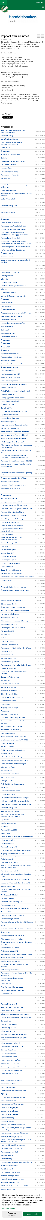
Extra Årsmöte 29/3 (7, 371)
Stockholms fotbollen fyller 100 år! (13, 718)
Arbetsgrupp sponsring (9, 282)
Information (5, 279)
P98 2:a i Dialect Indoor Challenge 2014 (14, 1186)
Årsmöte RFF (5, 343)
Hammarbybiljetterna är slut (10, 1011)
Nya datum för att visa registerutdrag (13, 485)
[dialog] (22, 1205)
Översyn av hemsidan (8, 668)
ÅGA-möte (4, 1094)
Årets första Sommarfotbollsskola (13, 607)
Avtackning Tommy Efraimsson (11, 357)
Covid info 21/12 (6, 408)
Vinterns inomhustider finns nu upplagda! (15, 798)
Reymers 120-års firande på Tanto (12, 512)
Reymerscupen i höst (8, 1084)
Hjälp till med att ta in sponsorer (12, 697)
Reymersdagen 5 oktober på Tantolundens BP (17, 1162)
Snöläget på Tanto (7, 781)
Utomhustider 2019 (7, 553)
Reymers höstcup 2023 (9, 337)
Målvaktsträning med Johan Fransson (14, 1034)
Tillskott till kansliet (7, 641)
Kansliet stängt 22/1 (8, 1189)
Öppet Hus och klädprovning (11, 570)
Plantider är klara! (7, 1169)
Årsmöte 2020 (6, 495)
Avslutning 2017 (6, 651)
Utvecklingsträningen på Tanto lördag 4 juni (16, 850)
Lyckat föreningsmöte (8, 190)
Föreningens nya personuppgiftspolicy (14, 621)
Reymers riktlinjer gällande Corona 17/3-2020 (16, 461)
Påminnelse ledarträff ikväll (10, 774)
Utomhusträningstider (8, 556)
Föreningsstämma (7, 276)
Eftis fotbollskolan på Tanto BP (11, 1080)
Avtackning (5, 711)
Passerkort (4, 787)
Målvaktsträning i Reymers (10, 919)
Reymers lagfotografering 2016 (12, 902)
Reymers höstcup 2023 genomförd (13, 323)
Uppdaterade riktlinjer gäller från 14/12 (14, 411)
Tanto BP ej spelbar (7, 743)
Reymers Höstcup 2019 (9, 543)
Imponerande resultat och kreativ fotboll (15, 611)
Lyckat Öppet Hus (7, 567)
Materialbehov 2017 (8, 770)
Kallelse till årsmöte (7, 747)
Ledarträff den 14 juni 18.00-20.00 (12, 1046)
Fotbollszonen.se (7, 638)
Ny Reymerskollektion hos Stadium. (13, 250)
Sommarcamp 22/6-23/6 (9, 1074)
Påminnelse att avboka (9, 701)
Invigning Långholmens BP (10, 811)
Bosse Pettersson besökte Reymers (13, 736)
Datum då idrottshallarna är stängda (13, 764)
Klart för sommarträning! (9, 871)
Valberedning (5, 178)
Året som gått (5, 932)
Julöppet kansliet (7, 257)
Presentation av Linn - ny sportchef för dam (16, 313)
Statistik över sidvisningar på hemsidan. (14, 1133)
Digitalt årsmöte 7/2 (8, 394)
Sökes (3, 925)
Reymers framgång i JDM (9, 617)
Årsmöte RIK (5, 151)
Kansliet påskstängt (8, 886)
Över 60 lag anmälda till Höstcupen (13, 519)
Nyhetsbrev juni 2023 (8, 333)
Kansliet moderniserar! (8, 823)
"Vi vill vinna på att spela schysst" (12, 442)
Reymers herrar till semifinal (10, 238)
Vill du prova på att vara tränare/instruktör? (15, 1014)
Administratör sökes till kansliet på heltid (15, 432)
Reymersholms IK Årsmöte (10, 175)
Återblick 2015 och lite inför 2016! (12, 958)
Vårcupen (4, 289)
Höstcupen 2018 (6, 580)
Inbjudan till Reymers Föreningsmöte (13, 296)
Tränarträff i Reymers (8, 898)
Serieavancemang (7, 326)
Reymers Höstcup (7, 136)
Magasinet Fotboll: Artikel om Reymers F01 (16, 883)
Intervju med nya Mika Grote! (10, 154)
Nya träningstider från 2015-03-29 (12, 1104)
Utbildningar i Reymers (9, 560)
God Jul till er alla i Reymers (10, 563)
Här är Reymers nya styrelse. (10, 1172)
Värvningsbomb (6, 833)
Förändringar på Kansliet (9, 645)
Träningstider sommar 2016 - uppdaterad (15, 879)
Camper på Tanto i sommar (10, 677)
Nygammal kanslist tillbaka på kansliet (14, 425)
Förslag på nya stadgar (9, 1024)
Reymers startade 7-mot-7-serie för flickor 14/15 (17, 577)
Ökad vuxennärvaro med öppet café (13, 1091)
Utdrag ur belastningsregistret (11, 502)
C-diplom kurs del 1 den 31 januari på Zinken (16, 929)
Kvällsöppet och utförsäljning (11, 730)
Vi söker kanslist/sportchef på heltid (13, 229)
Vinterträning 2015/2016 (9, 1028)
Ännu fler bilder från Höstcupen (12, 987)
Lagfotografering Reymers (10, 1108)
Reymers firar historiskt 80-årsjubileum (14, 384)
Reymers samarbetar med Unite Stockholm (16, 665)
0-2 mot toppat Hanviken (9, 604)
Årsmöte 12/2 (5, 347)
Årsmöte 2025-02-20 (8, 253)
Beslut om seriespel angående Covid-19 (14, 438)
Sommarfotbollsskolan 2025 (11, 223)
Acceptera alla (32, 1214)
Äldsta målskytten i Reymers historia (13, 587)
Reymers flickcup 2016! (9, 830)
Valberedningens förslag (9, 171)
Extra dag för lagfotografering (11, 1070)
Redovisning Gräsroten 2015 (11, 970)
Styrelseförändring (7, 1118)
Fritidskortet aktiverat (8, 165)
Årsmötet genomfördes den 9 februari (14, 478)
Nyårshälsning (6, 306)
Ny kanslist (5, 820)
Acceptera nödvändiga (12, 1214)
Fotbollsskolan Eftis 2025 (10, 272)
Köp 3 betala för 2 (7, 753)
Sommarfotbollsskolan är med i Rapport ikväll (17, 837)
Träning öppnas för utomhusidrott (12, 398)
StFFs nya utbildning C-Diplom (11, 1136)
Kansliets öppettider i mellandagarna (13, 1124)
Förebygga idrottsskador (9, 862)
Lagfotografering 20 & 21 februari (12, 915)
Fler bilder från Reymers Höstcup (12, 990)
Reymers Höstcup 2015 (9, 1004)
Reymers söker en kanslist (10, 948)
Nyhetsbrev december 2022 (10, 354)
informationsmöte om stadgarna (12, 1007)
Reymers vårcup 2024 (8, 320)
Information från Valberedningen (12, 757)
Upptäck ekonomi (7, 216)
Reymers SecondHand (8, 360)
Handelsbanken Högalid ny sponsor (13, 286)
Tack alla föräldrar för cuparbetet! (12, 784)
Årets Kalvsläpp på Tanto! (10, 1176)
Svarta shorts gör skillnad (10, 401)
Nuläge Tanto (5, 704)
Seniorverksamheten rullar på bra (12, 364)
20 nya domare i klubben (9, 694)
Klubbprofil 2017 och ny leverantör (12, 726)
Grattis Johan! (6, 148)
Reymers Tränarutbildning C (10, 481)
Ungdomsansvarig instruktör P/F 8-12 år (14, 740)
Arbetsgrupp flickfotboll (9, 895)
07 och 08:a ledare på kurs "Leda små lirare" (16, 1017)
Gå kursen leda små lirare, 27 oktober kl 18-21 (16, 804)
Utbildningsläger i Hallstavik (10, 1043)
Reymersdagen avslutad (9, 1152)
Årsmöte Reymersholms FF (10, 367)
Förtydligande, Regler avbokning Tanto (14, 760)
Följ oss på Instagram (8, 550)
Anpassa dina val (8, 1208)
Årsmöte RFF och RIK (8, 309)
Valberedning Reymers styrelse (11, 573)
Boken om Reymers (7, 534)
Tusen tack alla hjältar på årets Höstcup (14, 505)
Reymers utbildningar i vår (10, 1182)
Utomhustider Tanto (8, 794)
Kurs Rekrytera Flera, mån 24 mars (12, 1179)
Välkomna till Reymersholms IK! (12, 316)
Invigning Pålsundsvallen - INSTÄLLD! (13, 854)
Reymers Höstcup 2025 (9, 206)
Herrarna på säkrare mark (9, 1165)
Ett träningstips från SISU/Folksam (13, 628)
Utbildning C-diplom (8, 840)
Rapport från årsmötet (15, 36)
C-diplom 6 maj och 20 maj (10, 684)
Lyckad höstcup (6, 994)
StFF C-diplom (6, 984)
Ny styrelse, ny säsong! (9, 1087)
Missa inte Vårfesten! (8, 212)
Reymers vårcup (6, 168)
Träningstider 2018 (7, 631)
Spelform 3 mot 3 (7, 303)
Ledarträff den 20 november (10, 791)
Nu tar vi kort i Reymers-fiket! (11, 1060)
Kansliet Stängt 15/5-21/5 (9, 1063)
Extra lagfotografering (8, 1050)
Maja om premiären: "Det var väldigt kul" (14, 435)
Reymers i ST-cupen (8, 1121)
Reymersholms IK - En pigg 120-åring (13, 515)
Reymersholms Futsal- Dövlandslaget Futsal (16, 648)
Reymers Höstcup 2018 (9, 624)
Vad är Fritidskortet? (8, 199)
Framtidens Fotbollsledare (10, 614)
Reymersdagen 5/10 (8, 1155)
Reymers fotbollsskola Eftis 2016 (12, 936)
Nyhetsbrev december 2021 (10, 374)
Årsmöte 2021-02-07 (8, 404)
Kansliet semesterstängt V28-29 (12, 600)
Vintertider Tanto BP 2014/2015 (11, 1148)
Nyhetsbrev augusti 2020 (9, 421)
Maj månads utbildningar (9, 139)
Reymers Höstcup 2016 (9, 808)
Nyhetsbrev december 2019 (10, 488)
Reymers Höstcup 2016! (9, 847)
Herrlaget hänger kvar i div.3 (10, 377)
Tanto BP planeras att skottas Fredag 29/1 (15, 391)
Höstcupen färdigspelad (9, 381)
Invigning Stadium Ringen (9, 707)
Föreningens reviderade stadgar (12, 939)
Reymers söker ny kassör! (10, 662)
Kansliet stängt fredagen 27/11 (11, 961)
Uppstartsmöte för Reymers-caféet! (13, 1097)
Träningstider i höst (7, 843)
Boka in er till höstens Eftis (10, 522)
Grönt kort (4, 826)
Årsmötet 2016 (6, 912)
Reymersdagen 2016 (8, 905)
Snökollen (4, 158)
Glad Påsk (4, 546)
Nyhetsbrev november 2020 (10, 415)
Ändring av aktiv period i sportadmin (13, 750)
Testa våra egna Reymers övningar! (13, 161)
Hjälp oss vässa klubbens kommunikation (15, 801)
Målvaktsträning (6, 634)
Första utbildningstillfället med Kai (13, 1145)
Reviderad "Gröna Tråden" (10, 714)
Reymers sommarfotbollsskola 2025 (13, 226)
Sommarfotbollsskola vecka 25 (12, 526)
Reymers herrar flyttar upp (10, 418)
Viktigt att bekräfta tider (9, 777)
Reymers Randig (6, 1159)
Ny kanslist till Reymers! (9, 690)
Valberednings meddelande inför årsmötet (15, 247)
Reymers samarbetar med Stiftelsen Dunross (16, 954)
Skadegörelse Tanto (8, 733)
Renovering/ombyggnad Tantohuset (13, 1067)
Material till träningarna (9, 687)
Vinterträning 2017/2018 (9, 658)
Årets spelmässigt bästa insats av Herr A (15, 590)
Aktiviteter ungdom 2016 (9, 951)
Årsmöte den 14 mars (8, 293)
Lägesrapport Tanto (8, 767)
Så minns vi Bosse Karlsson (10, 428)
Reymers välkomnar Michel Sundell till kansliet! (17, 922)
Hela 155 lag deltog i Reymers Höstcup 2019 (16, 509)
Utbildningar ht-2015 (8, 1031)
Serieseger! (5, 330)
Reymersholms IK (7, 655)
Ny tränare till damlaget (9, 498)
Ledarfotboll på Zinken (9, 1057)
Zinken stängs (6, 1021)
